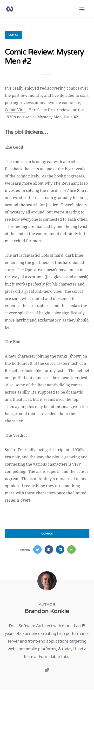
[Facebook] (49, 549)
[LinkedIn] (60, 549)
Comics (13, 34)
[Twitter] (37, 549)
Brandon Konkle (47, 611)
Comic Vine (15, 109)
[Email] (71, 549)
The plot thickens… (26, 132)
